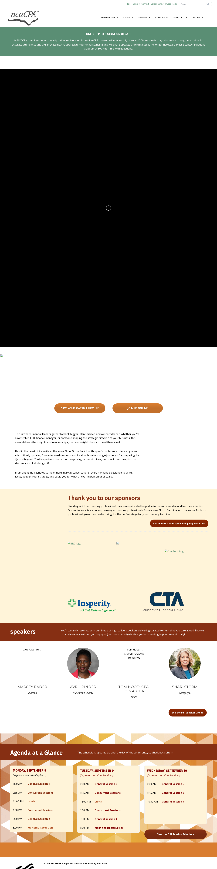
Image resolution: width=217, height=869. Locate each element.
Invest (168, 4)
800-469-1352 (106, 48)
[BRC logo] (90, 556)
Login (175, 4)
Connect (145, 4)
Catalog (135, 4)
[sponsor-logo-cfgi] (138, 563)
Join (129, 4)
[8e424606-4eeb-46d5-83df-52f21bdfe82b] (163, 601)
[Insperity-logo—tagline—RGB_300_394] (91, 605)
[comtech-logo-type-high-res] (186, 554)
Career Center (157, 4)
